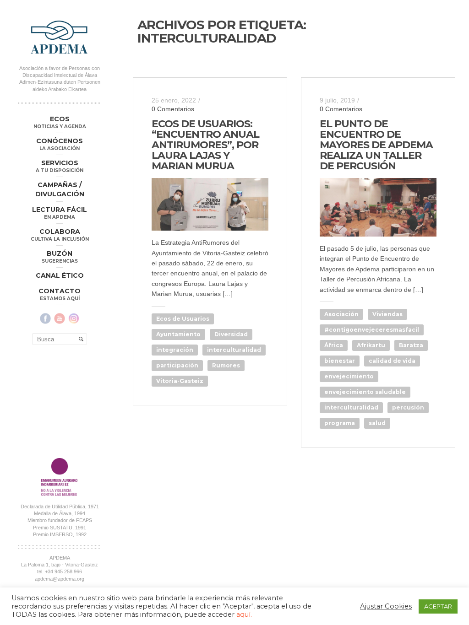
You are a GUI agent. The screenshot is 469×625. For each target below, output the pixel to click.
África (333, 345)
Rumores (226, 365)
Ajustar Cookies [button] (386, 606)
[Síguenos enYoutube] (59, 318)
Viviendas (387, 314)
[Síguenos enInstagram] (73, 318)
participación (177, 365)
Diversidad (231, 334)
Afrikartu (371, 345)
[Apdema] (59, 37)
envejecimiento (349, 376)
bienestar (339, 360)
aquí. (244, 614)
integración (174, 349)
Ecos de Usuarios (182, 318)
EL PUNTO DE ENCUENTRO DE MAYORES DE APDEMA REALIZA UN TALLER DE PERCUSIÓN (376, 145)
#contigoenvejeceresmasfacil (371, 329)
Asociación (341, 314)
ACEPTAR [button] (438, 606)
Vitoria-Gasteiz (179, 380)
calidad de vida (392, 360)
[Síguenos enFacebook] (45, 318)
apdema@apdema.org (59, 579)
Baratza (411, 345)
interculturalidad (234, 349)
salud (377, 423)
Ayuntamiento (178, 334)
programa (339, 423)
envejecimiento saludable (365, 391)
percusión (408, 407)
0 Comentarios (173, 109)
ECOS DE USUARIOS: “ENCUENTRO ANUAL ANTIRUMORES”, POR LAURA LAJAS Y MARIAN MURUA (205, 145)
